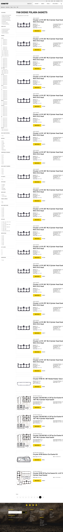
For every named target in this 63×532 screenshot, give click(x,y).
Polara (15, 7)
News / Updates (32, 516)
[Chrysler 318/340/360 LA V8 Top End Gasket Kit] (23, 403)
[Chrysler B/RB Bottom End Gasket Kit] (23, 459)
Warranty (51, 517)
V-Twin (41, 515)
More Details (37, 30)
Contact (51, 511)
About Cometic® (32, 511)
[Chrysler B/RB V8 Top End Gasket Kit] (23, 478)
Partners (31, 517)
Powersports (42, 514)
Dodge (12, 7)
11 (40, 497)
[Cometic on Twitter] (33, 505)
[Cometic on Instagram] (30, 505)
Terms (31, 521)
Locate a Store (10, 519)
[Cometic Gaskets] (4, 3)
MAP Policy (32, 515)
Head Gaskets (42, 525)
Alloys (41, 519)
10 (37, 497)
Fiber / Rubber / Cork (43, 524)
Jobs (31, 514)
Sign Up (26, 512)
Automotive (7, 7)
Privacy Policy (32, 520)
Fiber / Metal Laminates (42, 522)
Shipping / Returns (51, 514)
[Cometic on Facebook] (26, 505)
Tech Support (52, 516)
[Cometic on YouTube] (36, 505)
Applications (3, 7)
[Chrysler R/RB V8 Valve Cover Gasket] (23, 384)
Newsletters (32, 519)
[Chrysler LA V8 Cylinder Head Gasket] (23, 25)
